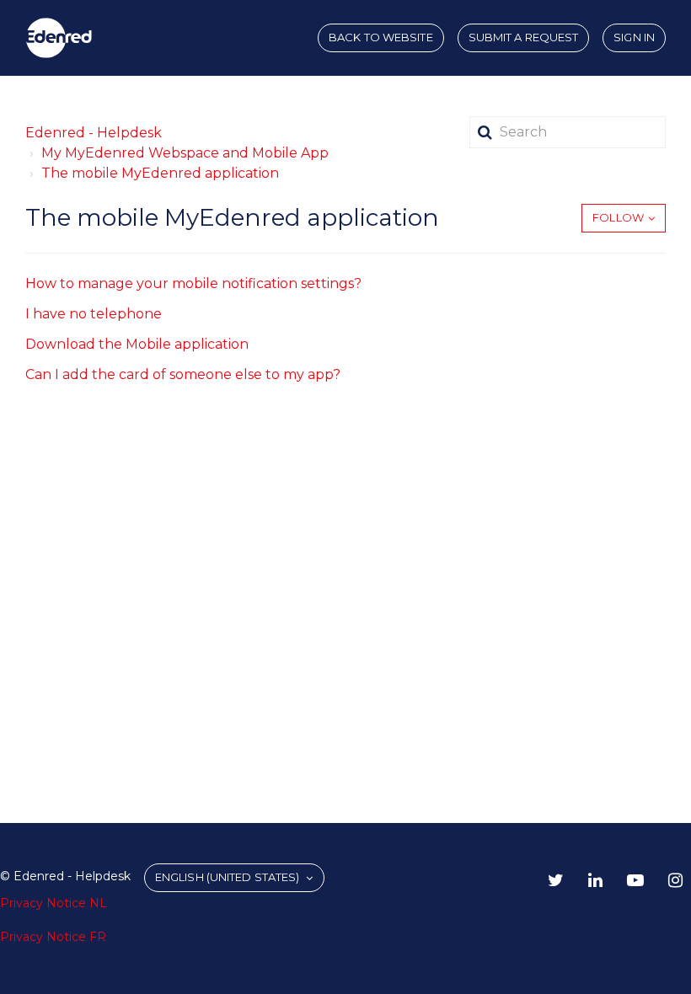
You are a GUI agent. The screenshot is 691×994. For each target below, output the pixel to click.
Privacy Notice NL (53, 903)
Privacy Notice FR (53, 936)
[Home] (59, 38)
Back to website (381, 37)
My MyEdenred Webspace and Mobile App (185, 153)
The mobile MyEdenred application (160, 173)
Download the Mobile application (137, 344)
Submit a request (524, 37)
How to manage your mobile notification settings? (193, 283)
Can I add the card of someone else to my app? (182, 374)
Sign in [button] (634, 37)
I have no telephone (93, 314)
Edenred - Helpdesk (93, 133)
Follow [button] (618, 217)
